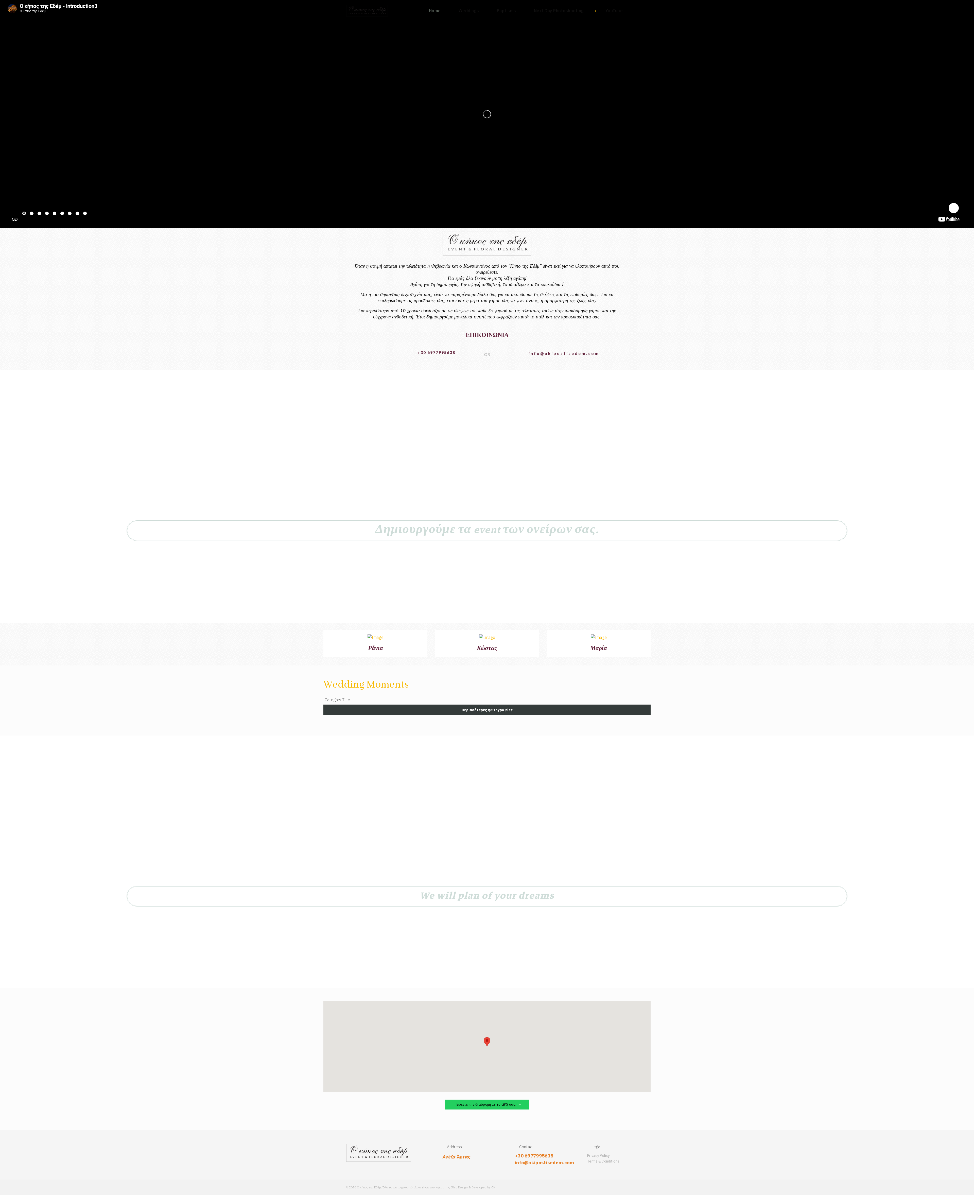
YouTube (614, 10)
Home (435, 10)
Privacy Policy (598, 1155)
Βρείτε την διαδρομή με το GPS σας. (486, 1104)
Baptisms (506, 10)
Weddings (469, 10)
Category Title (337, 699)
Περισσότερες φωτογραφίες (487, 710)
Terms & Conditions (603, 1161)
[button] (487, 1042)
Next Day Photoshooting (559, 10)
